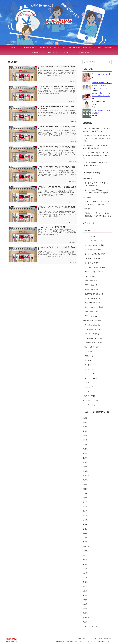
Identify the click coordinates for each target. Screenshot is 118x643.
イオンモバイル (90, 369)
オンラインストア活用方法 (94, 272)
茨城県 (85, 449)
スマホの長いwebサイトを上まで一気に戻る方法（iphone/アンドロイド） (102, 85)
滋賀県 (85, 524)
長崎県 (85, 600)
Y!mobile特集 (87, 178)
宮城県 (85, 431)
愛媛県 (85, 582)
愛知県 (85, 502)
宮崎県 (85, 613)
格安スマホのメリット (92, 285)
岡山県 (85, 560)
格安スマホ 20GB (91, 316)
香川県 (85, 577)
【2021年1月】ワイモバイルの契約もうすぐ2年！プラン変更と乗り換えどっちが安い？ (96, 138)
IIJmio (87, 382)
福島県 (85, 444)
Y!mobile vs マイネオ (92, 334)
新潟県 (85, 480)
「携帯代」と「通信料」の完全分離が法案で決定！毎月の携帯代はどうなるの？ (98, 216)
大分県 (85, 609)
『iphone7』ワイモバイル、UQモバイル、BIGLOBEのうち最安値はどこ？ (98, 203)
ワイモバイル (89, 351)
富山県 (85, 511)
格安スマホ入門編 (89, 396)
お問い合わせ (81, 638)
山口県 (85, 569)
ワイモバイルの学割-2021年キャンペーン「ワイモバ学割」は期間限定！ (97, 191)
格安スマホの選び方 (92, 312)
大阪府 (85, 533)
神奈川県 (86, 476)
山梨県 (85, 484)
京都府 (85, 529)
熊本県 (85, 604)
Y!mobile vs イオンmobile (93, 338)
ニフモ (87, 391)
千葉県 (85, 467)
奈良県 (85, 542)
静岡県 (85, 498)
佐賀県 (85, 595)
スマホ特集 (87, 209)
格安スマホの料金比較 (92, 298)
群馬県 (85, 458)
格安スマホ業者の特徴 (90, 347)
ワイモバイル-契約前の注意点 (95, 254)
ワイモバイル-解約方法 (93, 249)
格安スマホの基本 (91, 281)
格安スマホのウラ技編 (90, 400)
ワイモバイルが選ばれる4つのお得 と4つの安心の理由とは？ (96, 164)
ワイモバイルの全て (90, 236)
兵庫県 (85, 538)
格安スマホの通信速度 (92, 303)
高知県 (85, 586)
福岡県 (85, 591)
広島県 (85, 564)
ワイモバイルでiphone (92, 258)
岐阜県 (85, 493)
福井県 (85, 520)
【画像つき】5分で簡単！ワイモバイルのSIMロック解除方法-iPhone (96, 130)
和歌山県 (86, 546)
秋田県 (85, 436)
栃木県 (85, 453)
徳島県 (85, 573)
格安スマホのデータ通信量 (94, 307)
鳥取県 (85, 551)
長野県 (85, 489)
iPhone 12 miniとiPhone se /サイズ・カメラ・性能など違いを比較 (96, 147)
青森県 (85, 422)
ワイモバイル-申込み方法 (93, 241)
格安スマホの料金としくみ (94, 294)
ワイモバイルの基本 (92, 263)
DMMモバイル (90, 387)
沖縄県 (85, 622)
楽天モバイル (89, 360)
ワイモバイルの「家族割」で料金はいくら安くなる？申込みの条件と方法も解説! (97, 155)
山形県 (85, 440)
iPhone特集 (87, 197)
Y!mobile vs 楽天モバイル (93, 329)
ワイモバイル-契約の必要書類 (95, 245)
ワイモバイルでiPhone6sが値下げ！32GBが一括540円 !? (97, 184)
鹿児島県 (86, 617)
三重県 (85, 506)
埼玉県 (85, 462)
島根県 (85, 555)
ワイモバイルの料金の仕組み (95, 267)
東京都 (85, 471)
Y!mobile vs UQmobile (92, 325)
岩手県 (85, 427)
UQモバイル (89, 356)
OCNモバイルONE (91, 378)
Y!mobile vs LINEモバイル (94, 343)
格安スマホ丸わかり (90, 276)
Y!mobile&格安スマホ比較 (92, 320)
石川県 (85, 515)
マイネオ (88, 365)
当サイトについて (92, 638)
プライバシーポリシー (90, 223)
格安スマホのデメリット (93, 289)
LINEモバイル (89, 374)
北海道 (85, 418)
